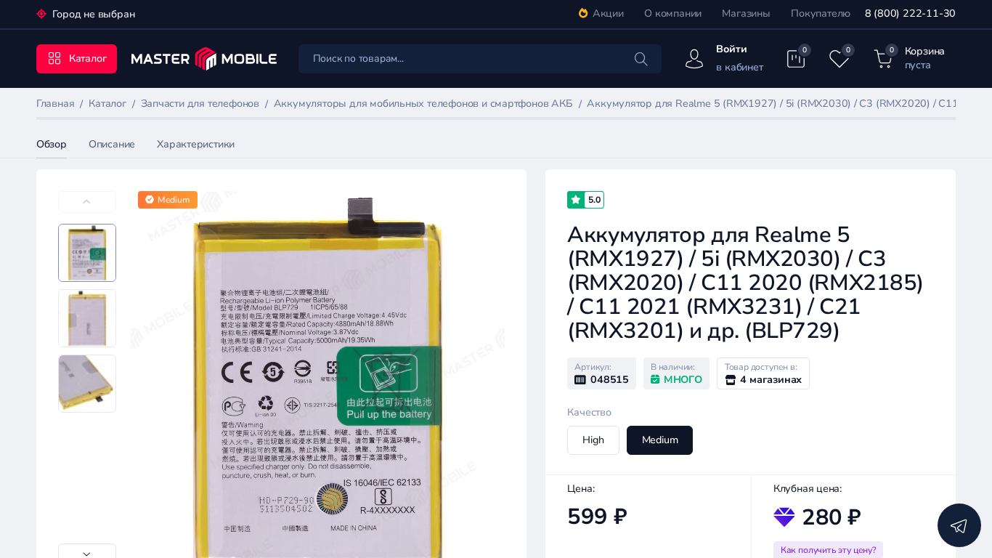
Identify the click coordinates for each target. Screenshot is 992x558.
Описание (112, 144)
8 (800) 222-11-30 (910, 13)
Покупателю (820, 13)
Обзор (51, 144)
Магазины (746, 13)
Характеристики (196, 144)
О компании (673, 13)
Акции (608, 13)
